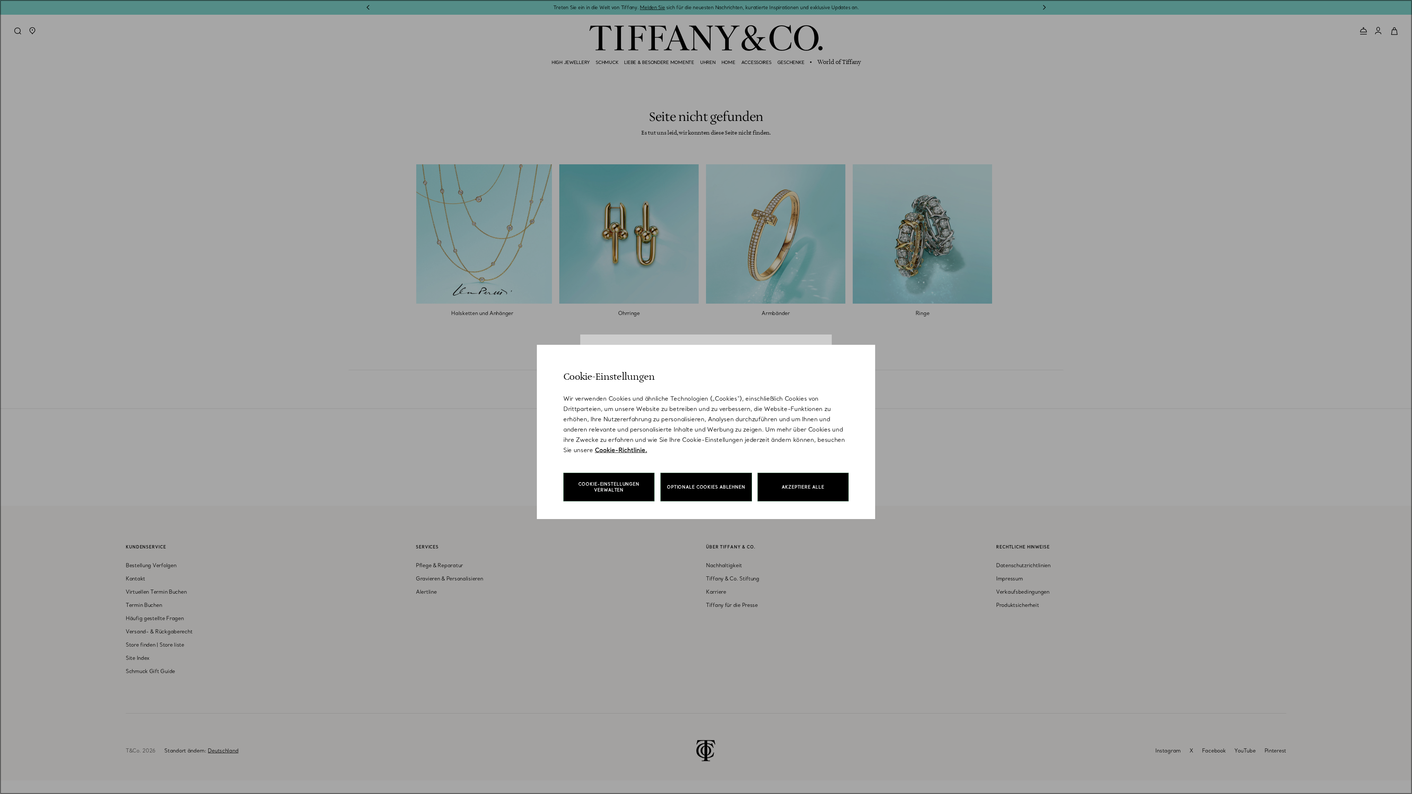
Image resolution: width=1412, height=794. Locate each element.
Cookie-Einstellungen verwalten (608, 487)
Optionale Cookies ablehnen (706, 487)
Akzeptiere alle (803, 487)
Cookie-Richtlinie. (621, 450)
